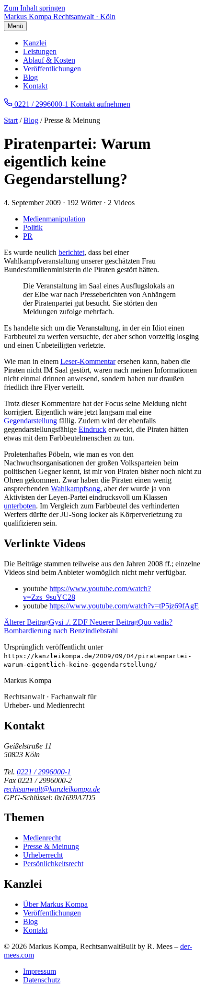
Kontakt (35, 86)
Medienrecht (42, 838)
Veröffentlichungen (52, 69)
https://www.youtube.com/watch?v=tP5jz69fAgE (124, 606)
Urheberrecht (43, 855)
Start (11, 120)
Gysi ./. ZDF (47, 622)
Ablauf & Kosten (49, 60)
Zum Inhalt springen (34, 8)
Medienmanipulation (54, 219)
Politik (33, 227)
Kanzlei (34, 43)
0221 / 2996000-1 (44, 772)
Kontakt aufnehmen (100, 104)
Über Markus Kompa (55, 904)
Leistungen (40, 51)
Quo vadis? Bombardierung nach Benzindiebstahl (88, 626)
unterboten (20, 506)
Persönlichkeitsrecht (53, 864)
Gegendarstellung (30, 421)
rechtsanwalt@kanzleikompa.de (52, 789)
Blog (30, 77)
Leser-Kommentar (87, 361)
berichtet (71, 252)
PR (28, 236)
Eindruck (92, 429)
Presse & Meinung (51, 846)
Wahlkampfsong (75, 489)
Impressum (39, 971)
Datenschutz (41, 980)
